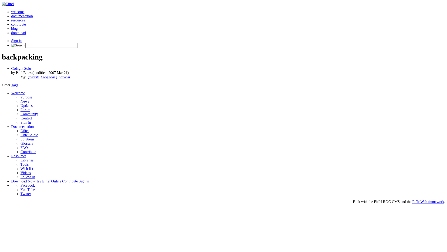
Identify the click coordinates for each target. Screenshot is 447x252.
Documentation (22, 127)
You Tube (27, 190)
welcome (17, 12)
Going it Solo (21, 68)
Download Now (23, 181)
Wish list (26, 169)
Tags (14, 85)
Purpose (26, 97)
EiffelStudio (29, 135)
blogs (15, 29)
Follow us (27, 177)
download (18, 33)
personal (64, 77)
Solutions (27, 139)
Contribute (28, 152)
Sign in (16, 41)
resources (18, 20)
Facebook (27, 185)
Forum (25, 110)
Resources (18, 156)
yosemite (33, 77)
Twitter (25, 194)
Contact (26, 118)
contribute (18, 24)
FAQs (24, 148)
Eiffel (24, 131)
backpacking (49, 77)
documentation (22, 16)
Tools (24, 164)
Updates (26, 106)
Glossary (27, 143)
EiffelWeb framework (428, 202)
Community (29, 114)
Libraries (27, 160)
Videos (25, 173)
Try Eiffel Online (48, 181)
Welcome (18, 93)
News (24, 101)
